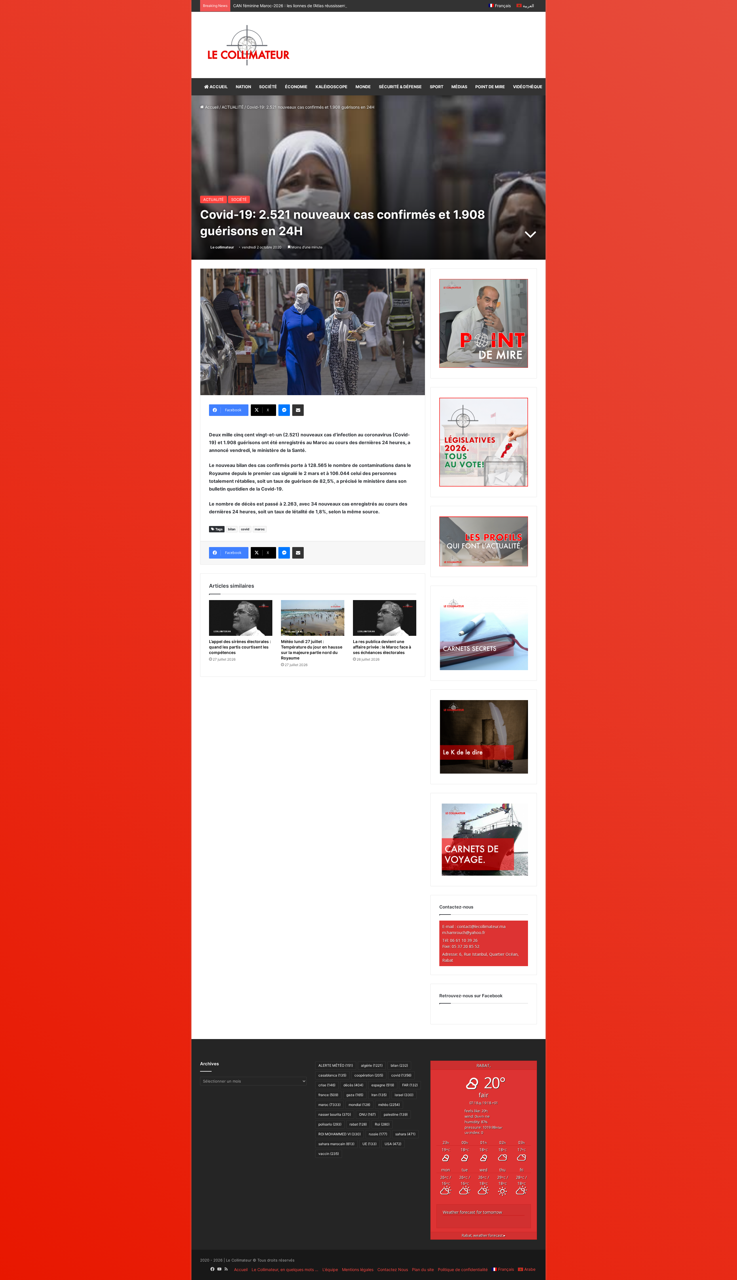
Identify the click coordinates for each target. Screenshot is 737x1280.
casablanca (332, 1075)
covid (245, 529)
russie (378, 1134)
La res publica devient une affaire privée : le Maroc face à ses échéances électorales (382, 647)
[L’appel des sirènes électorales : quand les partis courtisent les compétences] (240, 618)
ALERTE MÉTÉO (335, 1065)
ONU (367, 1114)
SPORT (436, 86)
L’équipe (330, 1269)
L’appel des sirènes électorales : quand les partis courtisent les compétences (240, 647)
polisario (329, 1124)
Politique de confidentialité (463, 1269)
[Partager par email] (298, 410)
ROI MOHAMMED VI (339, 1134)
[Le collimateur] (248, 45)
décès (353, 1085)
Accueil (211, 107)
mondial (359, 1104)
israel (404, 1095)
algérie (372, 1065)
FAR (410, 1085)
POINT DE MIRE (490, 86)
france (328, 1095)
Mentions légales (357, 1269)
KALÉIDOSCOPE (331, 86)
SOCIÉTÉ (268, 86)
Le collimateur (222, 247)
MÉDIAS (459, 86)
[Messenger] (284, 410)
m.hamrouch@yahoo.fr (463, 932)
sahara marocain (336, 1144)
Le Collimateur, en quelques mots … (285, 1269)
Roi (382, 1124)
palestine (396, 1114)
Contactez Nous (392, 1269)
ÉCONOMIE (296, 86)
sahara (405, 1134)
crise (326, 1085)
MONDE (363, 86)
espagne (382, 1085)
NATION (243, 86)
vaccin (328, 1153)
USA (393, 1144)
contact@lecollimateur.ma (481, 926)
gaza (354, 1095)
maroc (260, 529)
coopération (368, 1075)
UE (369, 1144)
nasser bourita (334, 1114)
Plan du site (423, 1269)
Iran (379, 1095)
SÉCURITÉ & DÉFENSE (400, 86)
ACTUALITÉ (233, 107)
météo (389, 1104)
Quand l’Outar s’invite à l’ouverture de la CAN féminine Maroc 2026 (296, 5)
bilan (231, 529)
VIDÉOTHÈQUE (527, 86)
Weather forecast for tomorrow (472, 1212)
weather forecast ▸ (484, 1235)
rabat (358, 1124)
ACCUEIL (218, 86)
